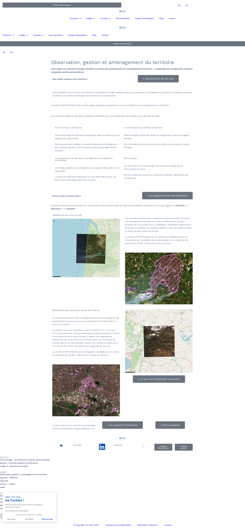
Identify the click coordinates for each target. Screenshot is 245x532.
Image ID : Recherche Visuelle (14, 466)
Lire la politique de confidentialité (16, 511)
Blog (161, 18)
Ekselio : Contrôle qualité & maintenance (19, 463)
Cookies (168, 525)
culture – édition (8, 484)
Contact (172, 18)
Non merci (11, 519)
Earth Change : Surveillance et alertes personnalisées (25, 460)
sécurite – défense (9, 478)
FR (179, 5)
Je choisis (29, 519)
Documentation (123, 18)
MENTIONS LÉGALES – (148, 525)
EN (187, 5)
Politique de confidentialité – (119, 525)
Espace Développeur (144, 18)
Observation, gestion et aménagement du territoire (23, 474)
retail (2, 487)
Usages (89, 18)
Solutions (74, 18)
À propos (104, 18)
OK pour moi (47, 519)
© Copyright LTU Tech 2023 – (86, 525)
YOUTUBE (77, 445)
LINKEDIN (118, 445)
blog (2, 516)
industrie (4, 481)
